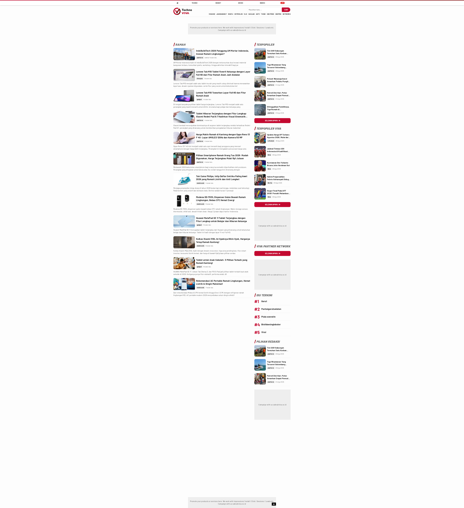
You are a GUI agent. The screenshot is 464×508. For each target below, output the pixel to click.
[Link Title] (184, 54)
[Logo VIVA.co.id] (184, 11)
